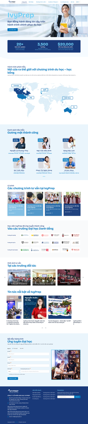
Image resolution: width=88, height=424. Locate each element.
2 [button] (43, 176)
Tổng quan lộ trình (36, 394)
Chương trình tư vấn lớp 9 (49, 392)
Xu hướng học (35, 398)
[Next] (46, 328)
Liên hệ (72, 2)
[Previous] (42, 328)
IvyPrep (16, 422)
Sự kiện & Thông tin (53, 2)
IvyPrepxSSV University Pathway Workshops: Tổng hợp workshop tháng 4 (15, 322)
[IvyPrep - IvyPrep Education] (13, 2)
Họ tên (9, 351)
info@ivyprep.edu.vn (17, 416)
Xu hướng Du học (65, 2)
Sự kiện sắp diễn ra (36, 396)
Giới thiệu (31, 2)
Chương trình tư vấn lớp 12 (49, 398)
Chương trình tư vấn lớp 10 (49, 394)
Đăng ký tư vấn (12, 378)
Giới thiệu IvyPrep (36, 392)
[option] (19, 156)
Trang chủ (24, 2)
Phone (9, 363)
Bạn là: (9, 348)
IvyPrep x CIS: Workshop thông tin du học (40, 321)
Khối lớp (9, 368)
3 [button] (45, 176)
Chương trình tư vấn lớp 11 (49, 396)
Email (9, 357)
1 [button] (42, 176)
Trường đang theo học (25, 368)
